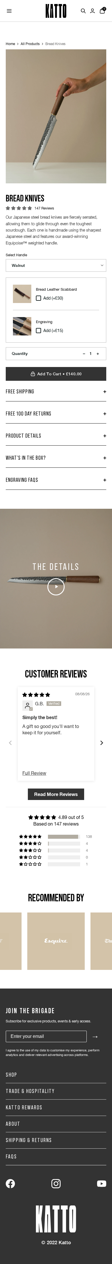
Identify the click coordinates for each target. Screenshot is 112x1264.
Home (10, 44)
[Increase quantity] (97, 354)
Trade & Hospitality (30, 1091)
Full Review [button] (34, 773)
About (13, 1124)
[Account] (92, 10)
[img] (36, 694)
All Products (30, 44)
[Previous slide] (10, 742)
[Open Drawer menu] (9, 10)
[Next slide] (101, 742)
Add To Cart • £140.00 (59, 374)
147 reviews (44, 208)
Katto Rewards (24, 1107)
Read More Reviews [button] (56, 794)
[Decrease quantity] (84, 354)
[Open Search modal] (83, 10)
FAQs (11, 1157)
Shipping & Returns (29, 1140)
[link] (10, 1183)
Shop (11, 1075)
